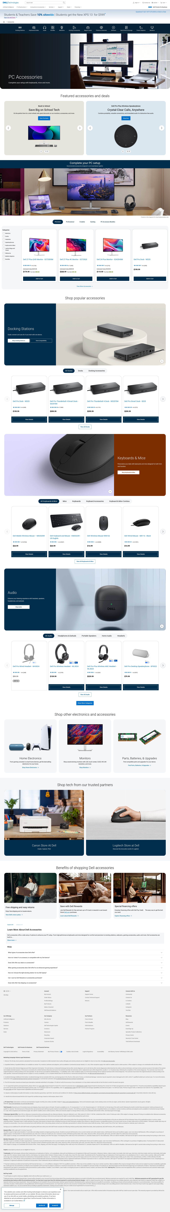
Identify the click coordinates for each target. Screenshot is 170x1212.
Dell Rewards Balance (50, 1010)
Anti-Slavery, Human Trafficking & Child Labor (120, 1051)
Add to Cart (39, 279)
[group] (44, 128)
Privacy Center (130, 1035)
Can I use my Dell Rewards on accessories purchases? (25, 978)
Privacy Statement (39, 1051)
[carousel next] (80, 128)
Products (6, 1022)
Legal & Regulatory (88, 1051)
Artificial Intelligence (9, 1019)
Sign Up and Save (10, 17)
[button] (137, 2)
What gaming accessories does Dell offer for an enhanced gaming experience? (33, 968)
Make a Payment (48, 1007)
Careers (46, 1022)
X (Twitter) (129, 1000)
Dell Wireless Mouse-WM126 (98, 536)
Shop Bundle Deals (44, 115)
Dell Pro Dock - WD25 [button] (142, 259)
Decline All (42, 1205)
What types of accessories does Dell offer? (21, 952)
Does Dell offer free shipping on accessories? (22, 983)
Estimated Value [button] (27, 269)
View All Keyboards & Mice (85, 561)
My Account (47, 994)
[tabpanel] (85, 257)
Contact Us (129, 997)
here (119, 1110)
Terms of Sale (25, 1051)
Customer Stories (49, 1041)
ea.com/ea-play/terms (27, 1103)
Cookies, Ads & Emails (72, 1051)
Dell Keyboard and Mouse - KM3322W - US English (65, 537)
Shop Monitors (84, 767)
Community (129, 994)
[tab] (58, 222)
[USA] (4, 22)
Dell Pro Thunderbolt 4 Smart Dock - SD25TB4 (64, 402)
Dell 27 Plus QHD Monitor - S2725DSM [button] (38, 259)
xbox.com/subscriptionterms (71, 1102)
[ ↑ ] (105, 1073)
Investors (46, 1028)
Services (6, 1028)
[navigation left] (13, 370)
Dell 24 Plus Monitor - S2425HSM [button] (110, 259)
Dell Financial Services (42, 1047)
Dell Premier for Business (160, 7)
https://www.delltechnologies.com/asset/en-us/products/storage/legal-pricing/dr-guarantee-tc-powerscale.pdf (105, 1093)
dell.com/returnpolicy (109, 1061)
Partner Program (89, 1028)
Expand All (10, 924)
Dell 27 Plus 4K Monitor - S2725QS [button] (73, 259)
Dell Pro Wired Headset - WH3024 (26, 666)
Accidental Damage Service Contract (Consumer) (25, 1078)
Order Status (47, 997)
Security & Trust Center (132, 1038)
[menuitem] (22, 7)
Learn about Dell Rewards (68, 916)
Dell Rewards (129, 1022)
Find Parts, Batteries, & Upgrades (138, 765)
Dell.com (67, 912)
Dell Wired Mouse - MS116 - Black (137, 536)
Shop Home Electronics (29, 767)
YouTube (128, 1010)
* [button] (32, 910)
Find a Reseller (89, 1022)
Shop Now (126, 118)
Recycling (46, 1035)
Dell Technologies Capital (51, 1025)
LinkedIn (128, 1004)
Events (127, 1025)
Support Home (89, 994)
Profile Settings (48, 1000)
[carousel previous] (8, 128)
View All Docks (85, 427)
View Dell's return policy (13, 915)
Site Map (6, 995)
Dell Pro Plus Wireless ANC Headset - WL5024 (102, 667)
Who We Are (47, 1019)
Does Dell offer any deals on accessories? (21, 963)
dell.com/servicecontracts (97, 1073)
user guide (42, 1086)
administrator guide (81, 1086)
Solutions (6, 1025)
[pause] (41, 151)
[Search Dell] (64, 2)
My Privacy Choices (53, 1051)
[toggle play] (162, 361)
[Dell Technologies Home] (10, 2)
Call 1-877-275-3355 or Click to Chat (151, 12)
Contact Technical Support (92, 997)
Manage (11, 1205)
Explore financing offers (122, 916)
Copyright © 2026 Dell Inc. (11, 1051)
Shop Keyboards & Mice (128, 472)
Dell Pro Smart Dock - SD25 (135, 401)
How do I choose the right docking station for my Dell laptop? (27, 973)
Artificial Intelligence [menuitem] (8, 7)
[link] (146, 2)
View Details (29, 419)
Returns (87, 1000)
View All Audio (85, 694)
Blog (127, 1019)
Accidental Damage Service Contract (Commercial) (70, 1078)
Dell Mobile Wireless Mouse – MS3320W (29, 536)
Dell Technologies (9, 1047)
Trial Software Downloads (133, 1041)
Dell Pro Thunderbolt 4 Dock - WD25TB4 (102, 401)
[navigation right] (157, 370)
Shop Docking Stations (18, 340)
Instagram (128, 1007)
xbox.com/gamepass (15, 1103)
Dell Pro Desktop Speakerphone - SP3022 (140, 666)
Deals (5, 1032)
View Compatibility (41, 340)
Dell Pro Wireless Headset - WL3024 (64, 666)
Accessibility (100, 1051)
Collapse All (19, 924)
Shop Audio (18, 607)
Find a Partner (89, 1019)
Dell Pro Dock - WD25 (21, 401)
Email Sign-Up (129, 1028)
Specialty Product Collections (134, 1032)
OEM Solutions (89, 1025)
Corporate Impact (49, 1038)
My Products (47, 1004)
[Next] (163, 399)
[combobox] (45, 2)
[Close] (61, 1189)
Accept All (55, 1205)
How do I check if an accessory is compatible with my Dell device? (29, 957)
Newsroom (47, 1032)
